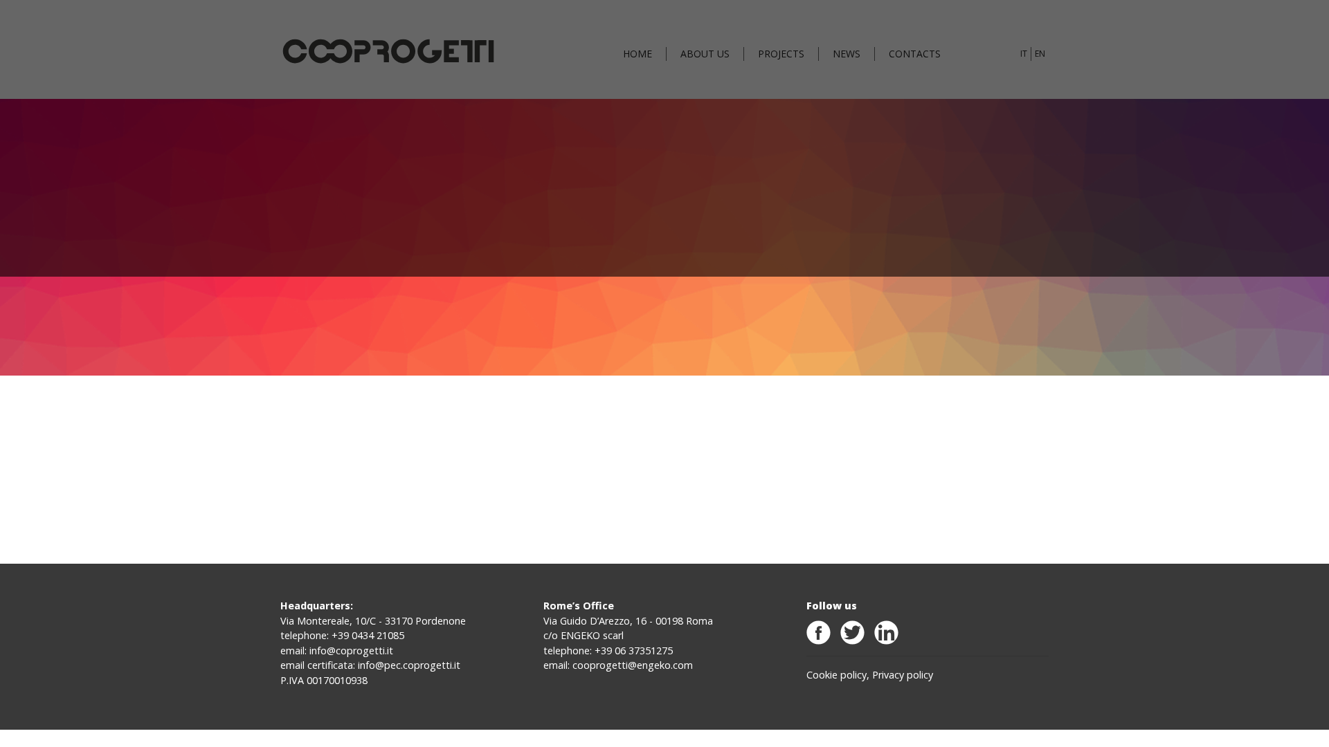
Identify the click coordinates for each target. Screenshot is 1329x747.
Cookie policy (836, 674)
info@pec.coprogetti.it (409, 665)
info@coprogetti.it (351, 650)
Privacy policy (902, 674)
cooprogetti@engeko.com (632, 665)
